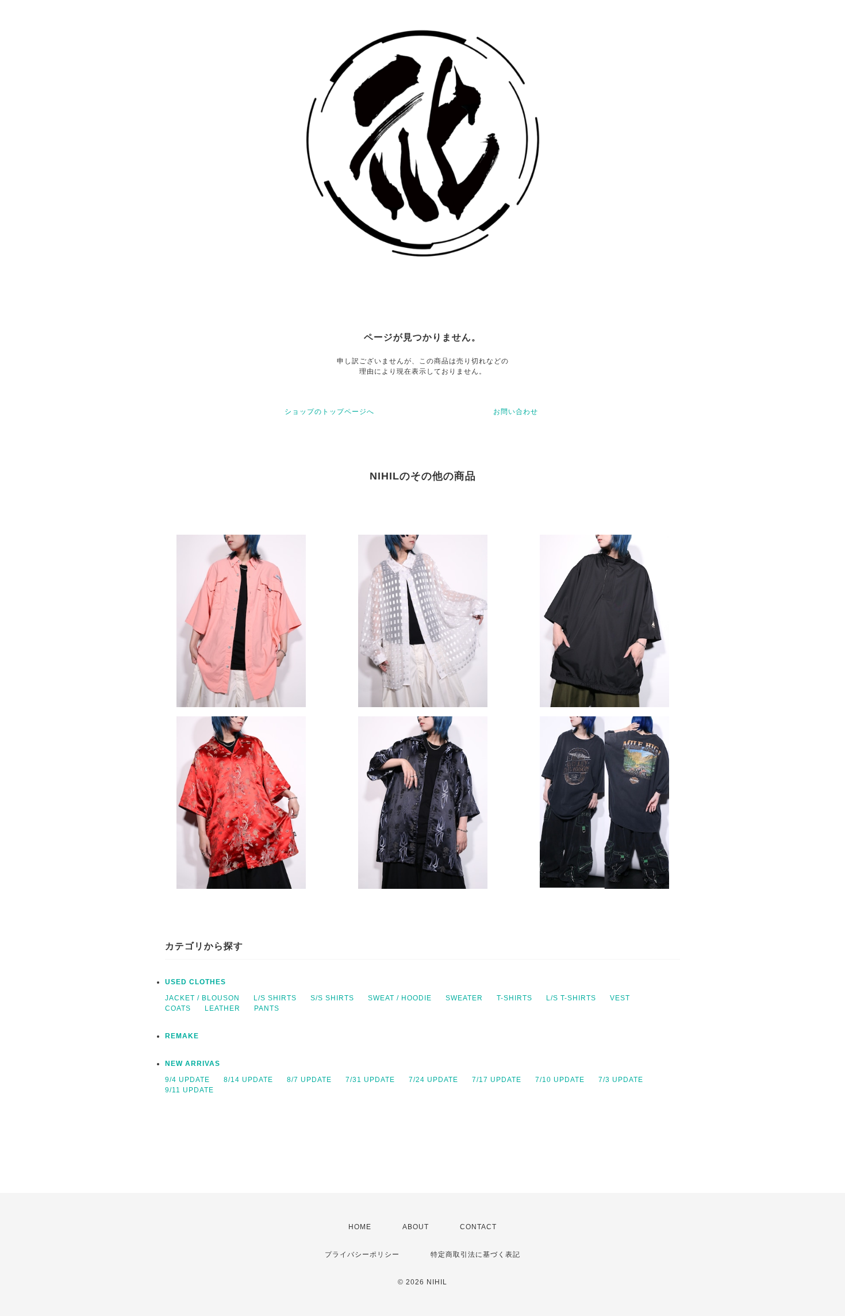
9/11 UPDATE (189, 1090)
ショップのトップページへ (329, 412)
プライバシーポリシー (362, 1254)
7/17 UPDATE (496, 1080)
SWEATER (464, 998)
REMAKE (182, 1036)
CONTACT (478, 1227)
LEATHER (222, 1008)
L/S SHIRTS (275, 998)
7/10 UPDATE (560, 1080)
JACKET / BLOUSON (202, 998)
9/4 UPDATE (187, 1080)
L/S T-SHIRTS (571, 998)
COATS (178, 1008)
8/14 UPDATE (248, 1080)
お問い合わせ (515, 412)
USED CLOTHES (195, 982)
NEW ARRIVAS (192, 1064)
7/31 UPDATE (370, 1080)
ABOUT (415, 1227)
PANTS (266, 1008)
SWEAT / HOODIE (400, 998)
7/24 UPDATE (433, 1080)
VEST (620, 998)
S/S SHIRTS (332, 998)
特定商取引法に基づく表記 (475, 1254)
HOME (359, 1227)
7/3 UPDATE (620, 1080)
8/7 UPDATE (309, 1080)
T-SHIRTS (514, 998)
